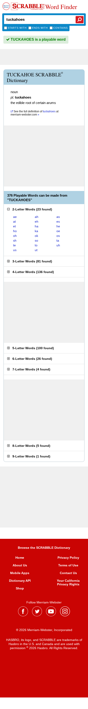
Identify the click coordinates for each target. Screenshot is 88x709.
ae (15, 217)
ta (57, 240)
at (34, 113)
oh (15, 236)
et (14, 226)
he (58, 226)
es (58, 221)
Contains (60, 27)
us (14, 250)
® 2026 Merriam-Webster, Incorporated (44, 630)
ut (36, 250)
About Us (20, 565)
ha (36, 226)
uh (58, 245)
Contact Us (68, 573)
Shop (20, 588)
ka (36, 231)
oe (58, 231)
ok (36, 236)
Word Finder (61, 6)
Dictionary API (20, 580)
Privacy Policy (68, 557)
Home (19, 557)
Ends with (40, 27)
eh (36, 221)
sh (14, 240)
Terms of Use (68, 565)
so (36, 240)
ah (36, 217)
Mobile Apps (19, 573)
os (58, 236)
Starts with (17, 27)
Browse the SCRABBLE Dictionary (44, 547)
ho (15, 231)
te (14, 245)
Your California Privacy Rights (68, 582)
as (58, 217)
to (36, 245)
